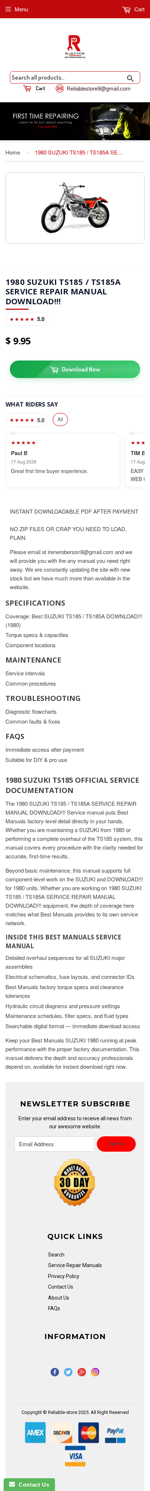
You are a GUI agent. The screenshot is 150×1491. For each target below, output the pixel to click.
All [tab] (60, 419)
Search (56, 1255)
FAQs (54, 1308)
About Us (58, 1298)
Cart (139, 9)
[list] (75, 460)
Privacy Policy (63, 1276)
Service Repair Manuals (75, 1265)
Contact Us (60, 1287)
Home (12, 152)
